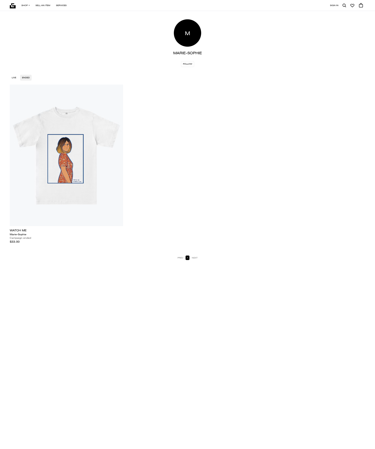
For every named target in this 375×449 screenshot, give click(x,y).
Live (14, 77)
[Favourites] (352, 5)
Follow (187, 64)
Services (61, 5)
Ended (26, 77)
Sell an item (43, 5)
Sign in (334, 5)
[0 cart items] (361, 5)
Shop (24, 5)
